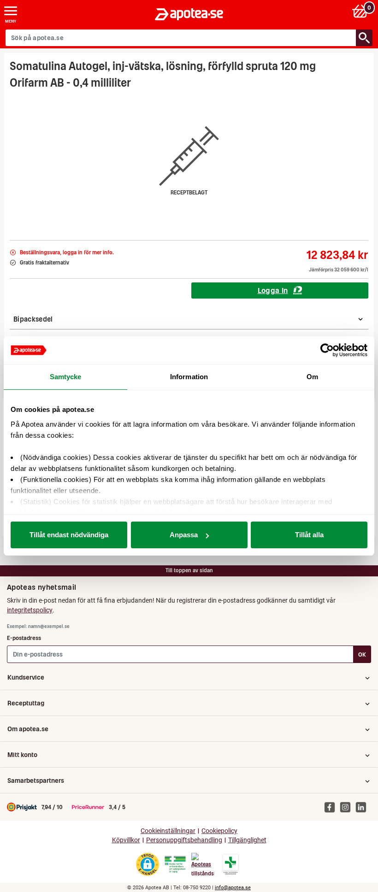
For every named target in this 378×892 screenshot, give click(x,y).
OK (362, 654)
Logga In (273, 290)
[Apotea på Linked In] (363, 807)
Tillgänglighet (247, 840)
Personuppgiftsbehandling (184, 840)
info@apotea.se (233, 888)
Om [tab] (312, 377)
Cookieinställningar (168, 830)
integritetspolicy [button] (30, 610)
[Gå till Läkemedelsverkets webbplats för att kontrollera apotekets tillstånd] (175, 864)
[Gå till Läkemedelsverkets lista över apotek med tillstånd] (230, 864)
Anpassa (184, 535)
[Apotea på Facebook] (332, 807)
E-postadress (24, 637)
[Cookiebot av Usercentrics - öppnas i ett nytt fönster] (327, 350)
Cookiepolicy (219, 830)
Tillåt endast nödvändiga (69, 535)
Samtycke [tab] (66, 377)
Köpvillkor (126, 840)
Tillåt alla (309, 535)
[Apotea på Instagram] (347, 807)
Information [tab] (189, 377)
